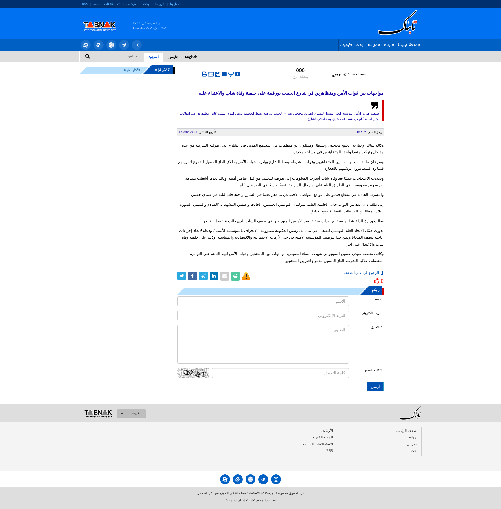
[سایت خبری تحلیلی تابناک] (103, 20)
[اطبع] (204, 74)
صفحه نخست (356, 74)
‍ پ (231, 73)
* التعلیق (376, 327)
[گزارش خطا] (246, 276)
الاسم (378, 298)
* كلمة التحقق (373, 370)
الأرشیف (131, 4)
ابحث (360, 45)
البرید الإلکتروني (372, 313)
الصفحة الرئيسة (409, 45)
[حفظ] (217, 74)
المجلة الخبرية (323, 437)
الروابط (159, 4)
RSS (85, 4)
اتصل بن (412, 444)
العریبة (136, 413)
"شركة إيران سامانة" (240, 500)
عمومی (337, 74)
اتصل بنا (175, 4)
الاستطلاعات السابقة (107, 4)
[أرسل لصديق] (211, 74)
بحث (146, 4)
